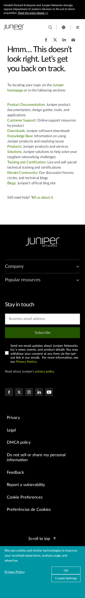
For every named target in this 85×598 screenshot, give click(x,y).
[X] (19, 392)
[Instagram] (29, 392)
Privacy (13, 418)
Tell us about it (42, 197)
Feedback (15, 473)
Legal (11, 430)
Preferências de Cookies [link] (29, 510)
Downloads (16, 131)
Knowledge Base (20, 136)
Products (14, 146)
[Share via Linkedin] (64, 42)
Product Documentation (25, 104)
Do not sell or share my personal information (36, 457)
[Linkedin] (39, 392)
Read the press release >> (33, 13)
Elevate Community (22, 173)
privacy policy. (45, 371)
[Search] (50, 27)
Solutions (14, 152)
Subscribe (42, 332)
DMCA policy (19, 443)
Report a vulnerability (26, 485)
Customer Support (21, 120)
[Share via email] (73, 42)
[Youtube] (49, 392)
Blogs (11, 183)
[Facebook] (9, 392)
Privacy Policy (15, 571)
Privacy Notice (26, 361)
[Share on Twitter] (55, 42)
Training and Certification (26, 162)
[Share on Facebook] (46, 42)
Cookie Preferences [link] (25, 497)
